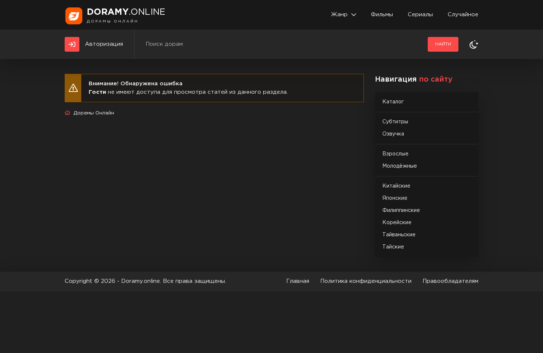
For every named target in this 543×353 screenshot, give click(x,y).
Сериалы (420, 14)
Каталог (393, 102)
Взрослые (395, 154)
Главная (297, 281)
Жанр (339, 14)
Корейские (396, 222)
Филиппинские (401, 210)
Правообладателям (450, 281)
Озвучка (393, 134)
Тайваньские (399, 235)
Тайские (393, 247)
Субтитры (395, 122)
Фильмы (382, 14)
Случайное (463, 14)
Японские (394, 198)
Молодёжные (399, 166)
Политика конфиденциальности (365, 281)
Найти (443, 44)
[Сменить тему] (473, 44)
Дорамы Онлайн (94, 113)
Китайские (396, 186)
